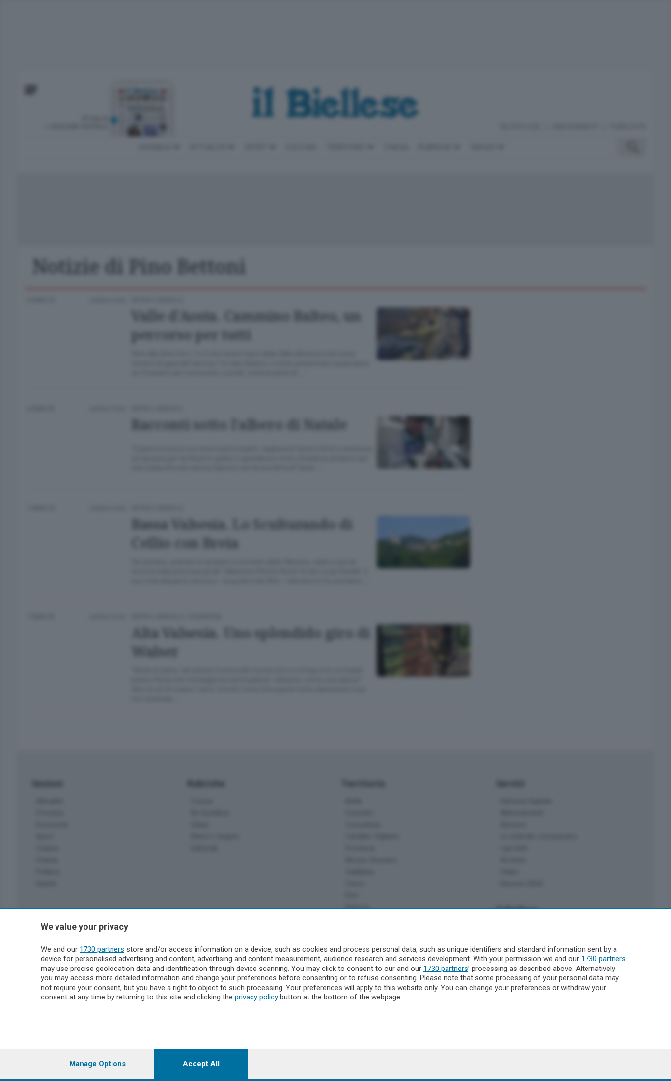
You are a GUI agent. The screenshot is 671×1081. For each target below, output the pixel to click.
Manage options (97, 1063)
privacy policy (256, 997)
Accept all (201, 1063)
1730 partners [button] (102, 949)
